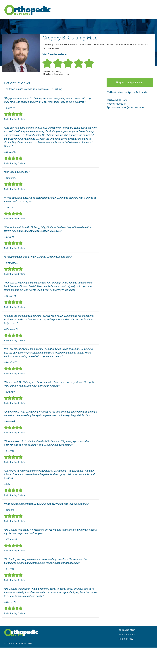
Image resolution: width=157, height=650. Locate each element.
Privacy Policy (127, 634)
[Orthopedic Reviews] (27, 10)
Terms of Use (126, 639)
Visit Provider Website (54, 54)
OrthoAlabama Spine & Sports (127, 92)
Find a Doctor (127, 630)
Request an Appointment (129, 82)
